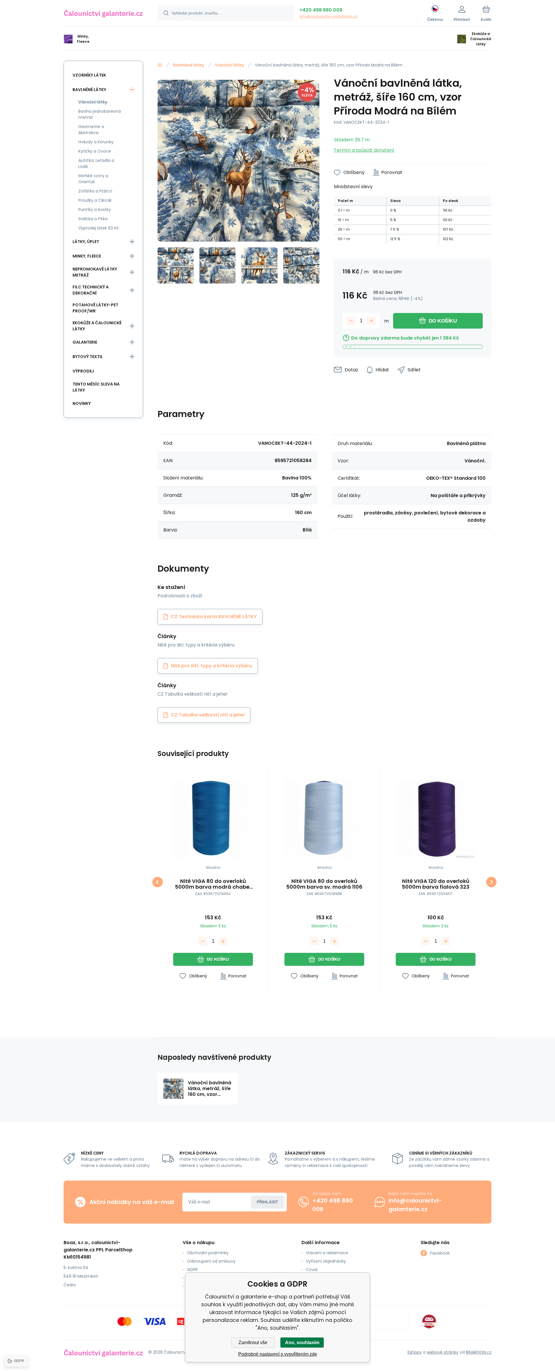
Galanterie (85, 342)
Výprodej (83, 371)
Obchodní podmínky (208, 1253)
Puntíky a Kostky (94, 209)
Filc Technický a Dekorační (91, 290)
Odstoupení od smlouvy (211, 1261)
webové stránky (442, 1352)
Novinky (82, 403)
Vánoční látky (229, 65)
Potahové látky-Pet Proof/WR (95, 308)
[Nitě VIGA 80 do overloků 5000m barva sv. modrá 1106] (324, 819)
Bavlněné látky (188, 65)
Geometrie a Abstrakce (91, 130)
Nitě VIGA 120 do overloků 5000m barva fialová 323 (435, 884)
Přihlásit (267, 1202)
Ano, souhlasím (302, 1342)
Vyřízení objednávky (326, 1261)
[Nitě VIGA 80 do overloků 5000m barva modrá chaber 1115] (213, 819)
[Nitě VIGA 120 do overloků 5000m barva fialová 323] (436, 819)
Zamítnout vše (252, 1342)
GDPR (192, 1269)
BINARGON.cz (478, 1352)
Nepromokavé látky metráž (95, 272)
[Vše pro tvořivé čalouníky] (160, 64)
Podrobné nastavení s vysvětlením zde (277, 1354)
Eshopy (415, 1352)
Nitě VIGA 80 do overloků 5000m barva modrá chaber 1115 (213, 884)
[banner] (103, 14)
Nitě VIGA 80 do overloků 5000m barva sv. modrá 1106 (324, 884)
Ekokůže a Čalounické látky (97, 326)
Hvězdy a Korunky (96, 142)
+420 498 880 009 (320, 10)
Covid (311, 1269)
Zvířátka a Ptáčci (95, 191)
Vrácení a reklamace (327, 1253)
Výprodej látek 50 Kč (98, 228)
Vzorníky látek (89, 75)
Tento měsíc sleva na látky (96, 387)
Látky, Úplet (86, 241)
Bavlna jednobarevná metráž (99, 114)
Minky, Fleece (87, 256)
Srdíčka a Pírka (93, 219)
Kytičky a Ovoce (94, 151)
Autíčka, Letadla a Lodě (96, 163)
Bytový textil (88, 357)
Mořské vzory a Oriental (93, 179)
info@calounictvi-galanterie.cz (328, 16)
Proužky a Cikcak (95, 200)
